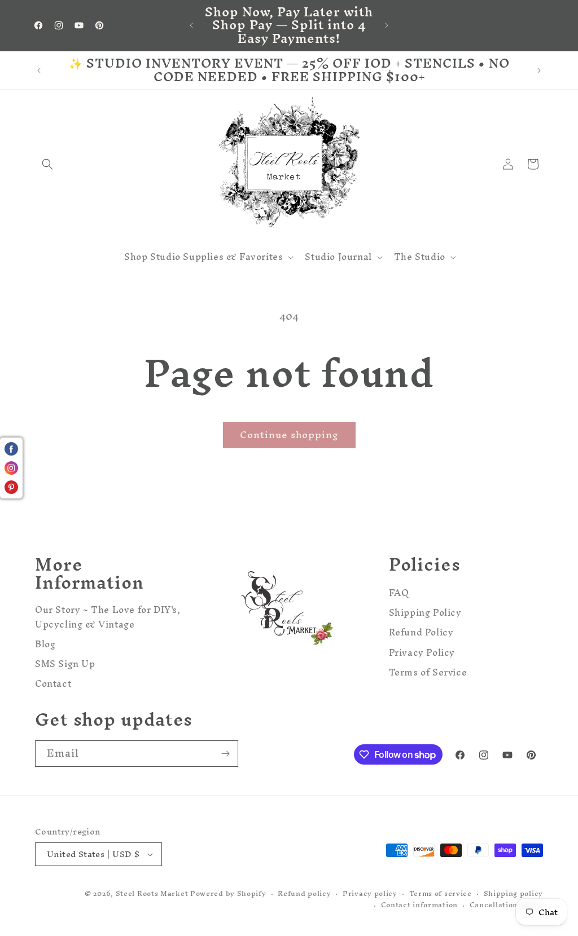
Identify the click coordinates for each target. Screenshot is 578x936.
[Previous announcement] (191, 25)
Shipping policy (514, 894)
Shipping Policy (425, 612)
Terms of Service (428, 672)
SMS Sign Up (65, 664)
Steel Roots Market (152, 893)
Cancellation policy (506, 905)
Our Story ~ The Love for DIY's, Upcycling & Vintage (108, 618)
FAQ (399, 594)
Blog (45, 644)
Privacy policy (370, 894)
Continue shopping (289, 434)
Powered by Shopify (228, 893)
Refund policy (304, 894)
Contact (53, 684)
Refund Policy (421, 632)
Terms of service (440, 894)
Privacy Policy (422, 653)
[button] (47, 164)
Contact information (419, 905)
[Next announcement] (386, 25)
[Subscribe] (225, 753)
